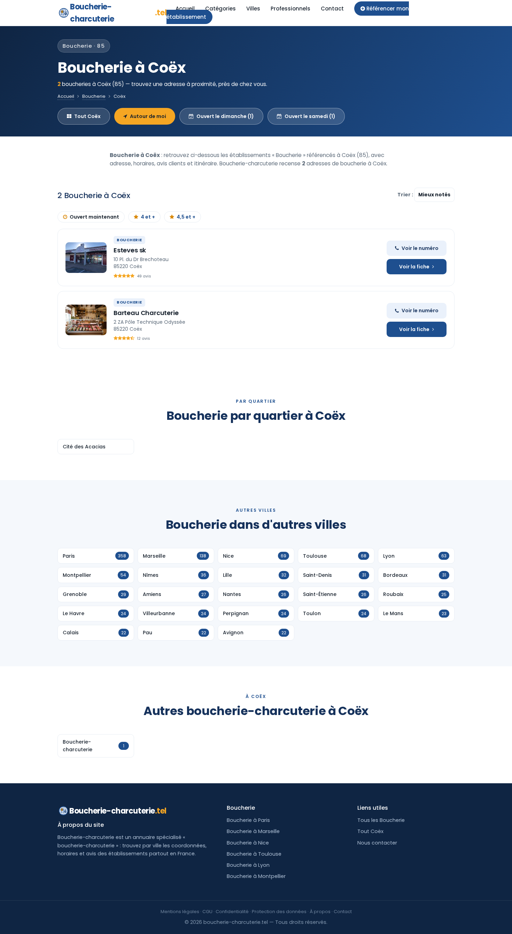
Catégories (220, 8)
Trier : (405, 194)
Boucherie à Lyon (248, 865)
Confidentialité (232, 911)
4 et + (148, 216)
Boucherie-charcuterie (118, 12)
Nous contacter (377, 842)
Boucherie (94, 96)
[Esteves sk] (86, 257)
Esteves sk (130, 250)
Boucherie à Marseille (253, 831)
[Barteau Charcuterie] (86, 320)
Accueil (185, 8)
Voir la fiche (414, 266)
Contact (332, 8)
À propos (320, 911)
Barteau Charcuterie (146, 312)
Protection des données (279, 911)
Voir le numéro (420, 248)
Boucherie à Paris (248, 820)
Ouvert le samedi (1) (310, 116)
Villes (253, 8)
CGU (207, 911)
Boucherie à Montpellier (256, 876)
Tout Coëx (87, 116)
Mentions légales (180, 911)
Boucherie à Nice (248, 842)
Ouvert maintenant (94, 216)
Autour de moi (148, 116)
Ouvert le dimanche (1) (225, 116)
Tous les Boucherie (381, 820)
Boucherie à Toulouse (254, 853)
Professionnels (290, 8)
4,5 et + (186, 216)
